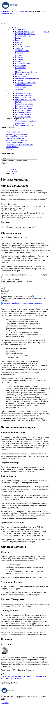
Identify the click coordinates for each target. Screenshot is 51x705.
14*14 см (26, 206)
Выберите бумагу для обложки (13, 213)
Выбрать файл (6, 275)
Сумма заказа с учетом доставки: (14, 216)
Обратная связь (7, 13)
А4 (9, 206)
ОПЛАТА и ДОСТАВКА (11, 676)
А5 (4, 206)
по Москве (7, 227)
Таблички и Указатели (15, 138)
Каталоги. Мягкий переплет (17, 136)
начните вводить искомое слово (14, 161)
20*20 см (16, 206)
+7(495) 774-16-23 (21, 11)
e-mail (4, 293)
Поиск (4, 163)
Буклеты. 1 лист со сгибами (17, 140)
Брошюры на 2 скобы (14, 132)
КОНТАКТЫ (29, 676)
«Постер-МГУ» (7, 11)
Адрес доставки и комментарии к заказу (17, 281)
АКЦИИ (17, 678)
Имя (2, 288)
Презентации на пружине (16, 142)
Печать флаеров (12, 147)
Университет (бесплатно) (25, 227)
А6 (43, 206)
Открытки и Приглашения (16, 134)
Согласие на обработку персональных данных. (23, 303)
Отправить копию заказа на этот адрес (16, 296)
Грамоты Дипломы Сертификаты (19, 145)
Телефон (5, 291)
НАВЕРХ (5, 703)
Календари (10, 149)
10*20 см (36, 206)
